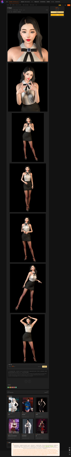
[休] (41, 426)
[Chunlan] (27, 404)
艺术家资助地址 (42, 1)
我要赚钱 (48, 1)
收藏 (57, 14)
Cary (9, 414)
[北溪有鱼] (2, 1)
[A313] (41, 404)
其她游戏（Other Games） (25, 1)
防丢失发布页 (57, 1)
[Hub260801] (27, 426)
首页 (7, 1)
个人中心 (52, 1)
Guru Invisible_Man (10, 392)
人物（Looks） (11, 413)
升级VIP (44, 366)
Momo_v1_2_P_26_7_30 (12, 435)
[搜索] (62, 5)
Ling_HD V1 (46, 392)
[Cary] (13, 404)
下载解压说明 (36, 1)
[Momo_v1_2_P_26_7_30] (13, 426)
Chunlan (23, 414)
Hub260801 (24, 435)
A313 (37, 414)
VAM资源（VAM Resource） (14, 1)
